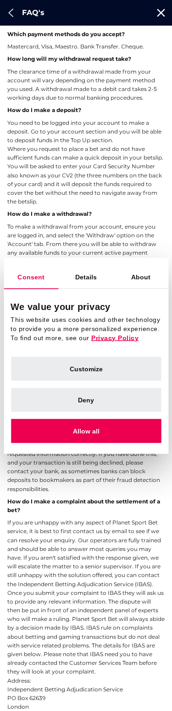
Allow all (86, 430)
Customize (86, 368)
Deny (86, 399)
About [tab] (141, 276)
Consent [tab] (30, 276)
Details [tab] (86, 276)
